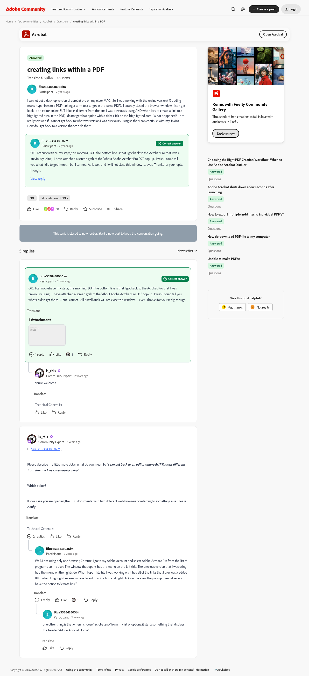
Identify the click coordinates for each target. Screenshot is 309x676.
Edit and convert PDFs (54, 198)
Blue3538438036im (52, 87)
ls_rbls (51, 371)
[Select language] (243, 9)
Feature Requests (131, 9)
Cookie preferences (139, 669)
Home (9, 21)
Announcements (103, 9)
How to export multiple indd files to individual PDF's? (246, 214)
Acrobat (47, 21)
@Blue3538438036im (45, 449)
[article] (108, 314)
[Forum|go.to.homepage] (26, 9)
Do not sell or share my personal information (182, 669)
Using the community (79, 669)
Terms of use (103, 669)
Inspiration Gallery (161, 9)
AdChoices (223, 669)
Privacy (119, 669)
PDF (32, 198)
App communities (28, 21)
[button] (264, 9)
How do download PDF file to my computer (239, 236)
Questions (63, 21)
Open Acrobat (273, 34)
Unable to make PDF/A (224, 259)
